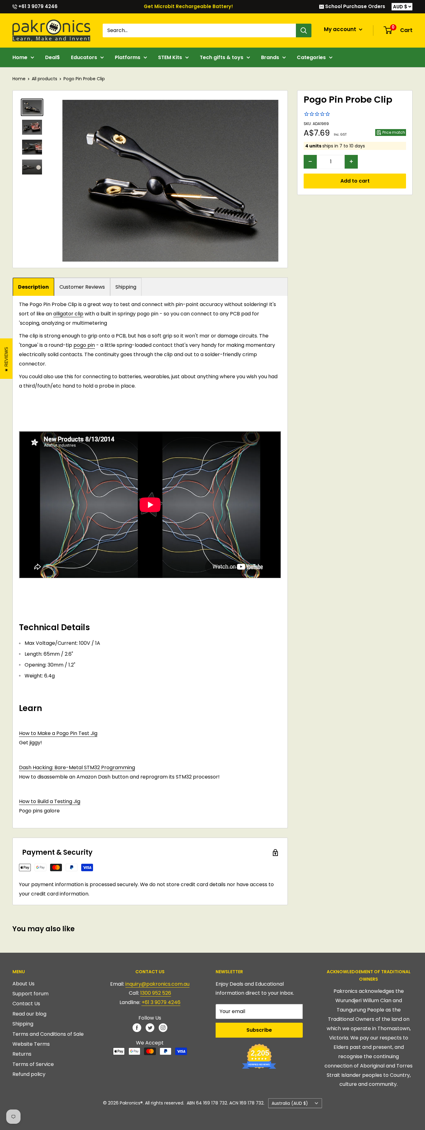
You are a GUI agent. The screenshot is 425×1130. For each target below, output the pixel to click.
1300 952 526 (155, 993)
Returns (21, 1054)
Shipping (125, 287)
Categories (311, 57)
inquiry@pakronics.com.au (157, 984)
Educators (84, 57)
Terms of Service (33, 1064)
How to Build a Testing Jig (49, 801)
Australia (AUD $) (290, 1103)
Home (19, 57)
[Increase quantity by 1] (351, 161)
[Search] (303, 30)
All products (44, 79)
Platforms (127, 57)
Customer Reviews (82, 287)
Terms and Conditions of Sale (48, 1034)
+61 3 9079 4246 (37, 6)
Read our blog (29, 1013)
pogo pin (84, 345)
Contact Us (26, 1003)
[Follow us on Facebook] (137, 1027)
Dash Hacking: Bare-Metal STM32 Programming (77, 767)
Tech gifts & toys (221, 57)
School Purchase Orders (354, 6)
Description (33, 287)
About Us (23, 983)
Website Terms (31, 1044)
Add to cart (355, 180)
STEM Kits (170, 57)
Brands (270, 57)
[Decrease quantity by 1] (310, 161)
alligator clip (68, 313)
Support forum (30, 993)
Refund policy (28, 1074)
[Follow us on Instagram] (163, 1027)
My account (340, 29)
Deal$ (52, 57)
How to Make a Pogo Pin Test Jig (58, 733)
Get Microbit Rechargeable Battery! (188, 6)
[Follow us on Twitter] (150, 1027)
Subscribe (259, 1030)
